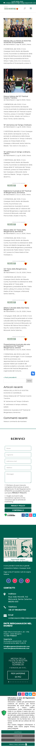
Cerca (29, 381)
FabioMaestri (10, 44)
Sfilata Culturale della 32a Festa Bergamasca (16, 308)
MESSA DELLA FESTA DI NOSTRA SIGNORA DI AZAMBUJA (17, 41)
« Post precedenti (10, 377)
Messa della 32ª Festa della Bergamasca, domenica (15, 230)
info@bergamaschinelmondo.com (17, 646)
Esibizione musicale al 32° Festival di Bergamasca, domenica (17, 192)
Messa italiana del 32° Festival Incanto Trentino (16, 97)
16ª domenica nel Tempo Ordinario (18, 125)
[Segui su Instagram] (15, 581)
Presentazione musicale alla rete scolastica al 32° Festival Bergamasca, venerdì (17, 346)
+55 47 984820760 (17, 610)
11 (25, 681)
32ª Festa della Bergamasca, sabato (15, 269)
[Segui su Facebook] (8, 581)
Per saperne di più (18, 675)
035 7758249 (11, 636)
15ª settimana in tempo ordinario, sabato (17, 152)
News (29, 44)
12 (27, 681)
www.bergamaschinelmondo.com (16, 648)
